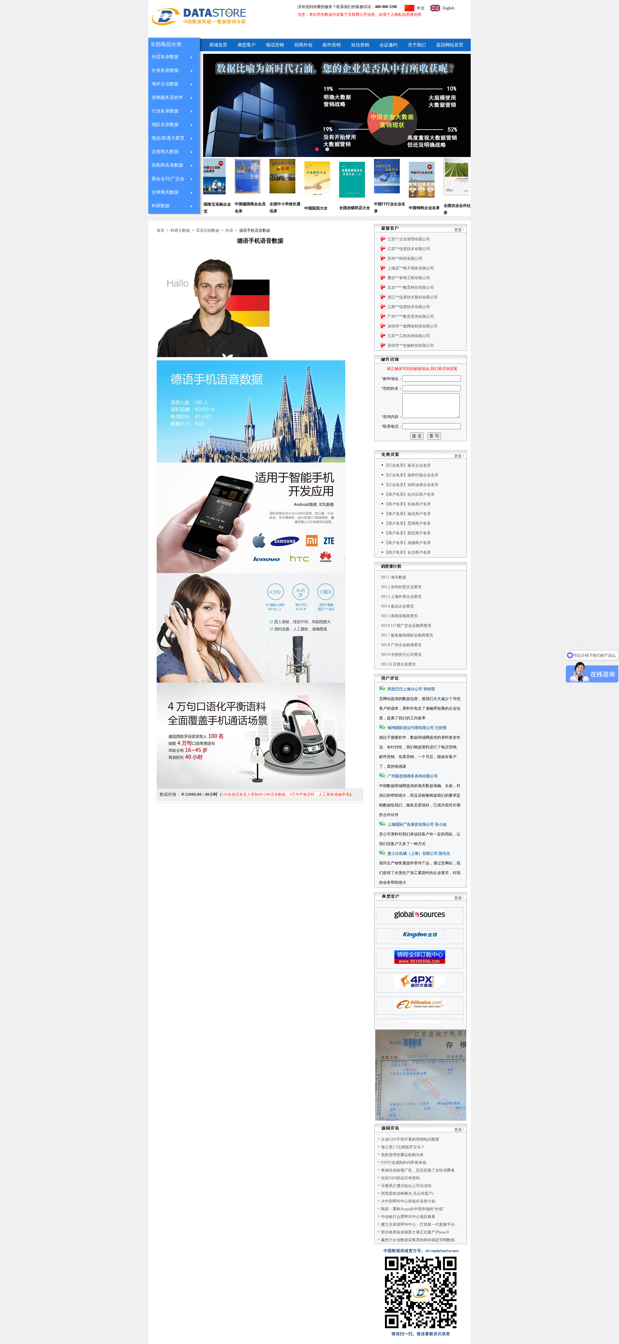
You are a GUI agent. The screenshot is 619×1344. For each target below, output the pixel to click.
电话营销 (275, 45)
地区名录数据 (165, 124)
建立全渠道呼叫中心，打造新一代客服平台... (419, 1224)
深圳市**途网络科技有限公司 (413, 326)
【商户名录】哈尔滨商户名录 (409, 494)
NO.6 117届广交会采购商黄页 (406, 625)
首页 (160, 230)
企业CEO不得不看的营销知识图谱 (410, 1139)
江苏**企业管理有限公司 (409, 239)
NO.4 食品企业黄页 (397, 606)
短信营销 (360, 45)
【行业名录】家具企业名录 (407, 465)
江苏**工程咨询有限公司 (409, 336)
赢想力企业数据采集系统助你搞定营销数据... (419, 1240)
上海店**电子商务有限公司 (411, 268)
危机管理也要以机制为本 (402, 1155)
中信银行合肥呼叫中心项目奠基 (408, 1216)
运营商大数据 (165, 151)
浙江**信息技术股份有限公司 (413, 297)
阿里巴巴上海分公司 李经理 (411, 689)
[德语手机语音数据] (213, 356)
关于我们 (417, 45)
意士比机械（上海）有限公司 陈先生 (419, 853)
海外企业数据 (165, 84)
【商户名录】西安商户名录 (407, 533)
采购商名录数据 (167, 165)
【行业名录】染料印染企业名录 (411, 475)
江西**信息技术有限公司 (409, 307)
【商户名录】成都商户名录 (407, 543)
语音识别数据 (207, 230)
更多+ (459, 230)
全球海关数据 (165, 192)
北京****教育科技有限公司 (411, 287)
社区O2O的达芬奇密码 (400, 1178)
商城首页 (218, 45)
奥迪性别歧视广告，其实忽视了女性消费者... (419, 1170)
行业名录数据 (165, 111)
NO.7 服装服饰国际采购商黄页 (407, 635)
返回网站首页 (449, 45)
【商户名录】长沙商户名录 (407, 552)
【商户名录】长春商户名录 (407, 504)
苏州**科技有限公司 (405, 258)
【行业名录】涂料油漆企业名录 (411, 484)
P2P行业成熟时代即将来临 (403, 1162)
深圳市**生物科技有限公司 (411, 345)
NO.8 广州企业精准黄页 (401, 645)
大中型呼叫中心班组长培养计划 (408, 1201)
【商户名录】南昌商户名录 (407, 513)
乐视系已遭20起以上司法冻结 (406, 1185)
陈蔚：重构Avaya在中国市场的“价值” (412, 1209)
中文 (421, 8)
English (448, 8)
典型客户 (247, 45)
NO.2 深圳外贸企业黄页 (401, 587)
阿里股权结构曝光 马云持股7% (407, 1193)
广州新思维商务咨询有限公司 (413, 776)
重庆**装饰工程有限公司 (409, 278)
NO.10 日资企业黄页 (398, 664)
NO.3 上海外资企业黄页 (401, 596)
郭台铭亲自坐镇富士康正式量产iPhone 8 (415, 1232)
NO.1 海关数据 (393, 577)
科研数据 (161, 205)
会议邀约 (388, 45)
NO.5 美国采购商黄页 (399, 616)
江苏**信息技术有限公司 (409, 249)
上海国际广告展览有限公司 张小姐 (417, 824)
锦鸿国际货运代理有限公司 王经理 (417, 728)
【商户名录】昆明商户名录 (407, 523)
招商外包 (303, 45)
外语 (229, 230)
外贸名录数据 (165, 56)
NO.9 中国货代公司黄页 (401, 654)
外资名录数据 (165, 70)
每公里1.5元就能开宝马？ (403, 1147)
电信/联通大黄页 (168, 138)
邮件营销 (332, 45)
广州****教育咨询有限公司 (411, 316)
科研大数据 (180, 230)
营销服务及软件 (167, 97)
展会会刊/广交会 (168, 178)
